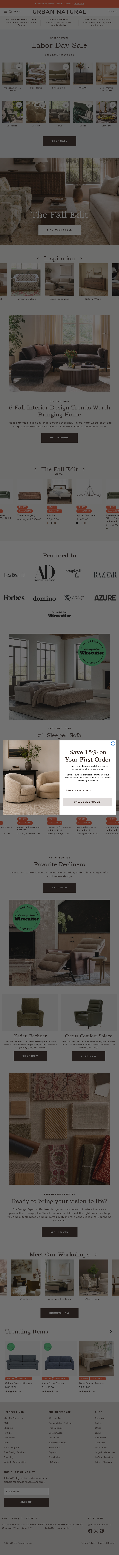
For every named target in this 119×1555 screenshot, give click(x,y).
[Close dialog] (113, 743)
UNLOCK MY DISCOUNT (88, 802)
